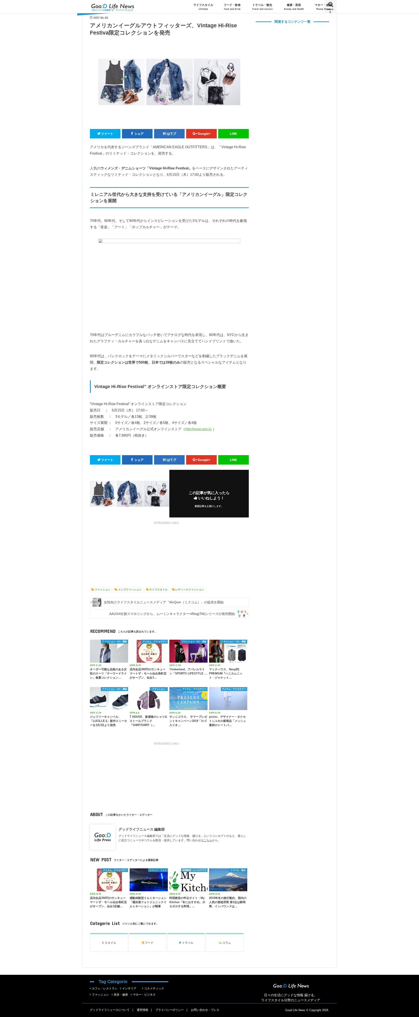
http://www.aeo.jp (198, 429)
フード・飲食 (232, 6)
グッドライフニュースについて (110, 1010)
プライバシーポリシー (169, 1010)
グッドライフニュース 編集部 (141, 829)
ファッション (102, 589)
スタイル (110, 942)
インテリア (129, 988)
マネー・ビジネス (144, 994)
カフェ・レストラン (104, 988)
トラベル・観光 (262, 6)
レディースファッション (189, 589)
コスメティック (154, 988)
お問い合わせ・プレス (205, 1010)
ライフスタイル (203, 6)
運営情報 (142, 1010)
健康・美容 (294, 6)
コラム (226, 942)
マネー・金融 (323, 6)
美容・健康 (121, 994)
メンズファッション (130, 589)
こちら (208, 840)
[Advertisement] (169, 555)
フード (148, 942)
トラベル (187, 942)
